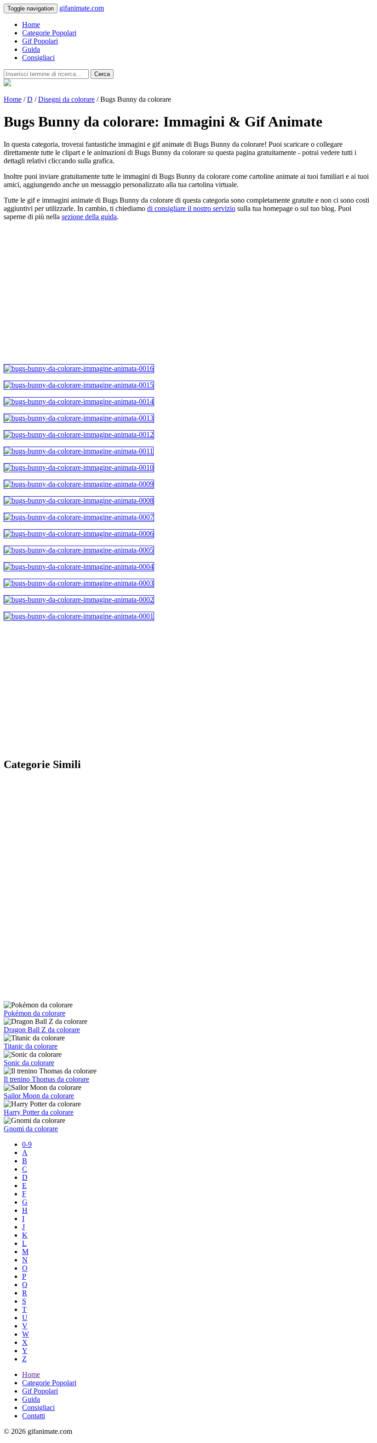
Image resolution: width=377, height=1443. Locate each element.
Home (31, 24)
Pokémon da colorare (34, 1013)
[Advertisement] (188, 292)
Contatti (33, 1416)
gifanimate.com (81, 8)
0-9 (27, 1144)
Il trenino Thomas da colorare (46, 1079)
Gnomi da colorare (31, 1129)
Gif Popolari (40, 41)
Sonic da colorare (29, 1063)
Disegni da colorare (66, 99)
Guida (31, 49)
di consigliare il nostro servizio (191, 208)
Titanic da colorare (30, 1046)
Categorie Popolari (49, 33)
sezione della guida (89, 217)
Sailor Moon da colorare (39, 1096)
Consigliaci (38, 57)
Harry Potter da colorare (39, 1112)
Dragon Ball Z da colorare (42, 1030)
